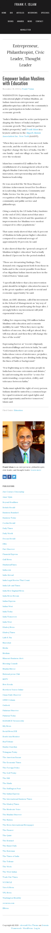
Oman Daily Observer (12, 695)
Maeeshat (7, 643)
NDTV (5, 679)
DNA (5, 544)
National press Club (11, 674)
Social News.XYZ (10, 731)
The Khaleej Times (11, 804)
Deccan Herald (9, 538)
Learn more (36, 470)
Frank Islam (32, 129)
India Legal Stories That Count (16, 580)
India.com (7, 570)
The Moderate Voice (12, 809)
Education (18, 410)
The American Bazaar (12, 757)
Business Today (9, 518)
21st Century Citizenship (13, 492)
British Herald (9, 507)
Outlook (6, 705)
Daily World (8, 533)
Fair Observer (9, 549)
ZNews (6, 908)
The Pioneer (8, 830)
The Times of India (11, 856)
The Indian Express (11, 794)
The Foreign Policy (11, 768)
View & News (8, 887)
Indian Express (9, 601)
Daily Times (8, 528)
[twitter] (14, 477)
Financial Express (10, 554)
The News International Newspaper (18, 825)
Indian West (8, 606)
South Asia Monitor (11, 736)
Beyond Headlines (10, 502)
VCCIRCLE (7, 882)
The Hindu (7, 783)
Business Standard (10, 512)
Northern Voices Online (13, 689)
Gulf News (7, 559)
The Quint (7, 835)
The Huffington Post (12, 788)
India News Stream (11, 596)
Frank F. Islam (26, 4)
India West (7, 622)
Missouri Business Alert (13, 658)
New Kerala (8, 684)
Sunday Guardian (10, 747)
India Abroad (8, 575)
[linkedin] (5, 477)
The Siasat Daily (10, 846)
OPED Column (9, 700)
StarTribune (8, 741)
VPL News (7, 892)
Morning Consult (10, 663)
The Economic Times (12, 762)
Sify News (7, 726)
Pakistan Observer (11, 710)
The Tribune (8, 861)
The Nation (8, 820)
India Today (8, 611)
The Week (7, 866)
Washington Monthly (12, 898)
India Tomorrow (10, 617)
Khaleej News (9, 627)
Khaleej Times (9, 632)
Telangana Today (10, 752)
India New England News (13, 591)
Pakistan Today (9, 716)
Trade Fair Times (10, 877)
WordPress (28, 928)
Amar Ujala (7, 497)
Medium (6, 653)
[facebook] (9, 477)
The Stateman (9, 851)
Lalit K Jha (7, 637)
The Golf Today (9, 773)
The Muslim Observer (12, 814)
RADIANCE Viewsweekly (13, 721)
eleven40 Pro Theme (29, 925)
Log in (37, 928)
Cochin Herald (9, 523)
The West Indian (10, 872)
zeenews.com (8, 903)
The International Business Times (17, 799)
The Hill (6, 778)
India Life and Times (11, 585)
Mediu (5, 648)
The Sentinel (8, 840)
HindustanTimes (10, 565)
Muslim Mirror (9, 669)
